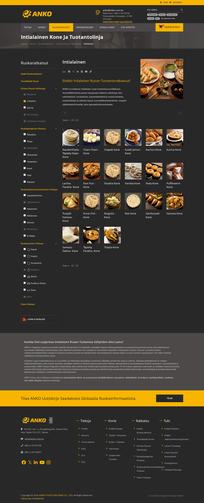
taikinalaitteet (131, 378)
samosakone (119, 378)
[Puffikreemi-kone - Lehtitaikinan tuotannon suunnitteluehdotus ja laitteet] (175, 171)
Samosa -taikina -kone (70, 249)
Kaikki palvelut (171, 429)
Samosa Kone (174, 213)
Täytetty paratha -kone (91, 249)
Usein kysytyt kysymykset (171, 455)
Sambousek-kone (153, 215)
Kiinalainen (31, 94)
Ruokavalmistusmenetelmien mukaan (39, 189)
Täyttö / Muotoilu (117, 435)
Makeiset (30, 182)
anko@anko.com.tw (113, 10)
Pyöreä (33, 250)
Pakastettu (31, 135)
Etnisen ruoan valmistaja (68, 44)
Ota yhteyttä (128, 27)
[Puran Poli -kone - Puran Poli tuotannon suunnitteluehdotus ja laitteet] (91, 201)
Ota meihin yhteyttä (32, 381)
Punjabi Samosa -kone (67, 217)
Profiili (84, 429)
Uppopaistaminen (34, 196)
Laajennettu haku (169, 18)
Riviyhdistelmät (84, 27)
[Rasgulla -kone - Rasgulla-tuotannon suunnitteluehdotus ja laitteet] (112, 201)
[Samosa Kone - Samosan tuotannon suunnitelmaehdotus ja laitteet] (175, 201)
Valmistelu (114, 449)
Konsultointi (107, 27)
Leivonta (30, 223)
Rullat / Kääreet (116, 442)
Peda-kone (152, 183)
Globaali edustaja (172, 470)
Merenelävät (31, 148)
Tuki (165, 3)
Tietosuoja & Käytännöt (32, 498)
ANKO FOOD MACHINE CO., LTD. (56, 495)
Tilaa (169, 398)
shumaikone (143, 378)
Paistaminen (31, 209)
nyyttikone (168, 378)
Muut (29, 297)
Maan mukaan (28, 304)
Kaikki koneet (115, 429)
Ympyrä (33, 256)
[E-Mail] (86, 72)
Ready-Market (177, 495)
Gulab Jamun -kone (133, 151)
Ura (83, 455)
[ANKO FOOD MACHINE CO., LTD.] (46, 420)
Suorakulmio (35, 263)
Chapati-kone (112, 149)
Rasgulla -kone (109, 215)
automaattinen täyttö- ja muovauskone (80, 378)
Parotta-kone (132, 183)
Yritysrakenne (88, 442)
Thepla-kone (111, 247)
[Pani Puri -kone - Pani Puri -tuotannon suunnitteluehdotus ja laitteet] (91, 171)
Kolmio (33, 277)
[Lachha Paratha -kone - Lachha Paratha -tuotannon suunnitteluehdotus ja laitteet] (70, 171)
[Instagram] (48, 462)
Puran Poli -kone (90, 215)
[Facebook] (69, 72)
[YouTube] (42, 462)
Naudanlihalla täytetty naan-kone (70, 153)
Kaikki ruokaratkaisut (31, 74)
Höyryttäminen (33, 202)
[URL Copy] (91, 72)
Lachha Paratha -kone (70, 185)
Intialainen (89, 44)
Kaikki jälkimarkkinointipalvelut (176, 437)
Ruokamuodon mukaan (32, 243)
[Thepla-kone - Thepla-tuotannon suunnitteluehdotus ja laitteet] (112, 235)
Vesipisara (34, 270)
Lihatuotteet (31, 155)
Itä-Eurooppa (32, 115)
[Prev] (64, 113)
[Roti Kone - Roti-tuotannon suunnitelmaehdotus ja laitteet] (133, 201)
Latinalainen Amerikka (36, 121)
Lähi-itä (29, 108)
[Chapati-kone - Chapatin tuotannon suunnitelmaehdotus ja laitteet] (112, 137)
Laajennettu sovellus (114, 457)
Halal (28, 175)
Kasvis (29, 169)
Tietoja (28, 27)
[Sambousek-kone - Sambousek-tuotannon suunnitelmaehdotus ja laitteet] (154, 201)
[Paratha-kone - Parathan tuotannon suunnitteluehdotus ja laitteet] (112, 171)
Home (32, 44)
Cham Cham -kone (91, 151)
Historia (85, 435)
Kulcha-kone (174, 149)
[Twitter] (73, 72)
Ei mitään (30, 236)
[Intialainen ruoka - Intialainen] (161, 79)
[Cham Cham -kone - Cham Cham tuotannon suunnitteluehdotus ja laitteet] (91, 137)
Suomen (177, 3)
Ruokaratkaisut (61, 27)
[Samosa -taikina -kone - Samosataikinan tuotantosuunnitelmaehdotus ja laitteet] (70, 235)
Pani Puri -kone (89, 185)
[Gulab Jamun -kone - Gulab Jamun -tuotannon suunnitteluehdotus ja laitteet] (133, 137)
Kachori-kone (153, 149)
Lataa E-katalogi (36, 319)
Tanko (33, 290)
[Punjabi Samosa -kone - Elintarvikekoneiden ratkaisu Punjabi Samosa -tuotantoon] (70, 201)
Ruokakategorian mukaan (33, 129)
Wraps (29, 141)
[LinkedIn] (78, 72)
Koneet (42, 27)
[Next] (179, 113)
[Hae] (181, 9)
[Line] (82, 72)
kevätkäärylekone (105, 378)
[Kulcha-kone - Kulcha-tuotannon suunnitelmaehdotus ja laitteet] (175, 137)
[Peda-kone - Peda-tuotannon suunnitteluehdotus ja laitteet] (154, 171)
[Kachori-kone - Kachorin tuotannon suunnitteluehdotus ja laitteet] (154, 137)
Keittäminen (31, 216)
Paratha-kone (112, 183)
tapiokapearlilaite (156, 378)
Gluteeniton (31, 162)
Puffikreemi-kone (174, 185)
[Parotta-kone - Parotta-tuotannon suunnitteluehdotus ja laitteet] (133, 171)
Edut (83, 449)
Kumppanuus (170, 463)
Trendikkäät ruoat (30, 81)
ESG (83, 462)
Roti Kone (130, 213)
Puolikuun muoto (38, 283)
